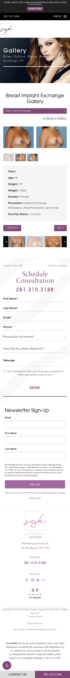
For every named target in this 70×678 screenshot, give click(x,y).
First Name (11, 433)
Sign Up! (35, 484)
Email (8, 417)
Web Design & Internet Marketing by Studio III (35, 630)
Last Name (11, 449)
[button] (6, 665)
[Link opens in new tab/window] (26, 580)
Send (35, 388)
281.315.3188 (11, 16)
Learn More (35, 9)
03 (22, 61)
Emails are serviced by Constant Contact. (21, 475)
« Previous (12, 228)
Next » (60, 228)
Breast (32, 56)
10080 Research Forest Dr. (35, 546)
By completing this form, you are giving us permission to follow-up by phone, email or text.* (35, 373)
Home (7, 56)
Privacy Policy (51, 493)
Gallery (20, 56)
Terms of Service (35, 624)
